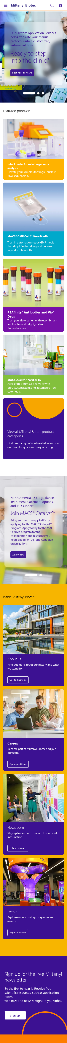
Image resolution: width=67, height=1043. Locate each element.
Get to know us (18, 679)
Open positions (18, 763)
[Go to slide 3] (43, 93)
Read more (18, 848)
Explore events (17, 932)
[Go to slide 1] (29, 93)
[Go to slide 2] (38, 93)
